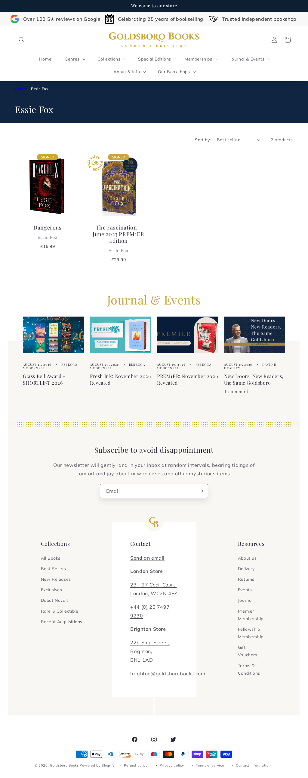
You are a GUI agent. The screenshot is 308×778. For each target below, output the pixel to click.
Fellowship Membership (250, 632)
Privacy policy (172, 765)
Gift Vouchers (247, 651)
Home (20, 88)
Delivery (246, 568)
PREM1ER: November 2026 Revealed (187, 379)
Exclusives (51, 589)
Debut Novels (55, 600)
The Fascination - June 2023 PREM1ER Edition (118, 238)
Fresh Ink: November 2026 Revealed (120, 379)
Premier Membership (250, 614)
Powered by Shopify (97, 765)
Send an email (147, 558)
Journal (245, 600)
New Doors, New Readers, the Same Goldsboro (253, 379)
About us (247, 558)
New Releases (56, 579)
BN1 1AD (141, 660)
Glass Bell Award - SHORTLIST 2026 (44, 379)
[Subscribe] (201, 491)
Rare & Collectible (60, 611)
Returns (246, 579)
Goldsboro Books (64, 765)
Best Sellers (53, 568)
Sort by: (203, 139)
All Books (50, 558)
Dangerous (47, 232)
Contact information (253, 765)
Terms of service (210, 765)
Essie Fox (39, 88)
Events (245, 589)
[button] (21, 39)
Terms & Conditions (249, 669)
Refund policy (136, 765)
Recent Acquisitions (61, 621)
